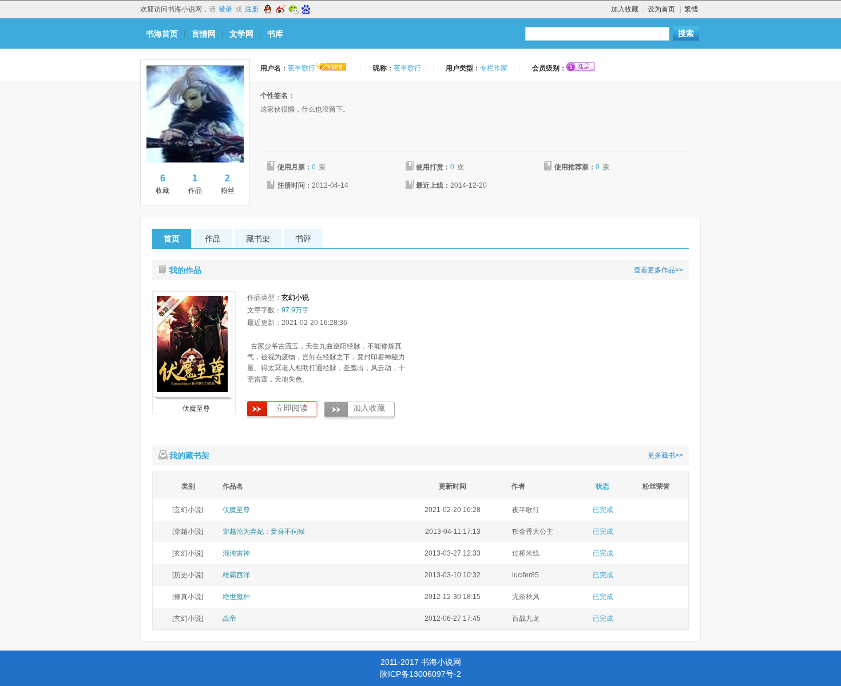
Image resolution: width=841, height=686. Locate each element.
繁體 (691, 9)
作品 (195, 184)
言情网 (204, 33)
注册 (252, 9)
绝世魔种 (236, 597)
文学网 (241, 33)
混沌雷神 (236, 553)
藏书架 (258, 238)
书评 (303, 238)
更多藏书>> (665, 455)
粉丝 (228, 184)
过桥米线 (525, 553)
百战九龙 (525, 618)
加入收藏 (624, 9)
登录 (225, 9)
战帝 (229, 618)
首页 (172, 238)
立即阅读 (292, 408)
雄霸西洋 (236, 575)
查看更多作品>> (658, 270)
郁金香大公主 (532, 532)
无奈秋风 (525, 597)
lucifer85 (525, 575)
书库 (275, 33)
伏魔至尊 (196, 409)
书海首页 (162, 33)
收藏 (162, 184)
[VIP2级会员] (331, 68)
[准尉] (580, 67)
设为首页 (661, 9)
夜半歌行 (525, 510)
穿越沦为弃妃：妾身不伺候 (264, 532)
